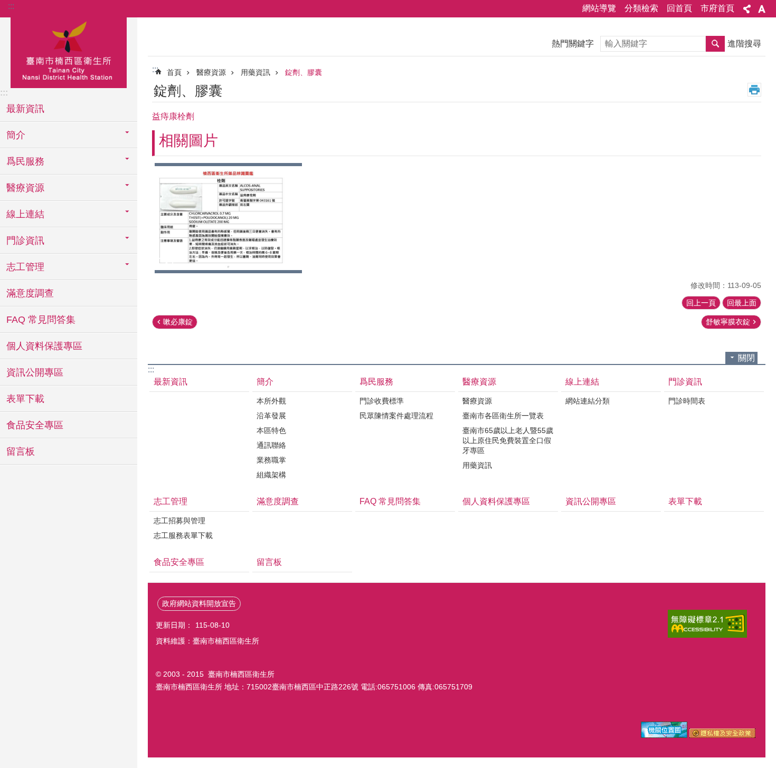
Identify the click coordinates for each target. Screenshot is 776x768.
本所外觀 (271, 401)
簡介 (265, 381)
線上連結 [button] (25, 214)
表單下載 (25, 398)
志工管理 (170, 501)
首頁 (174, 72)
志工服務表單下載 (183, 535)
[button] (228, 218)
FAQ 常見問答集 (40, 319)
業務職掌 (271, 460)
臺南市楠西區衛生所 (69, 51)
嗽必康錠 (178, 322)
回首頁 (679, 8)
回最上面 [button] (741, 303)
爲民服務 (376, 381)
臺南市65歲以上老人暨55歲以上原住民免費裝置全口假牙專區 (507, 440)
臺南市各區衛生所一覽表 (503, 415)
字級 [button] (761, 9)
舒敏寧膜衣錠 (728, 322)
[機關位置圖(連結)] (664, 735)
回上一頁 (701, 303)
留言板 (20, 451)
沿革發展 (271, 415)
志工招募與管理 (179, 520)
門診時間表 (686, 401)
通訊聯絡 (271, 445)
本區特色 (271, 430)
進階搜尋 (744, 43)
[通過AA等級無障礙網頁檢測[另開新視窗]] (707, 624)
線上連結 (582, 381)
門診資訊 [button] (25, 240)
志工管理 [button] (25, 267)
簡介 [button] (15, 135)
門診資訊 (685, 381)
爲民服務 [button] (25, 161)
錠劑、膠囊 (303, 72)
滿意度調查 (30, 293)
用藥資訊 (255, 72)
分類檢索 (641, 8)
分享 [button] (747, 9)
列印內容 (754, 90)
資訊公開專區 (34, 372)
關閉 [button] (746, 357)
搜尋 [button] (715, 44)
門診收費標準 (381, 401)
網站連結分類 (587, 401)
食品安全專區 (34, 425)
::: (11, 6)
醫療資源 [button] (25, 188)
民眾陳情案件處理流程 (396, 415)
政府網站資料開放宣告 (199, 603)
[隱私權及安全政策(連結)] (722, 735)
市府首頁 (717, 8)
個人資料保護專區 (44, 346)
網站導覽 (599, 8)
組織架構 (271, 475)
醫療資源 (211, 72)
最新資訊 (25, 108)
